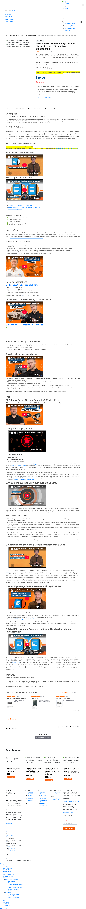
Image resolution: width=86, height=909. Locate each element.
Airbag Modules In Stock (30, 35)
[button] (77, 692)
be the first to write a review (43, 737)
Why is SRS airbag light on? (15, 209)
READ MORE (9, 823)
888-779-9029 (15, 10)
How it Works (20, 108)
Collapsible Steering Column (15, 884)
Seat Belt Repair (69, 25)
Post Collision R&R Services (12, 879)
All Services (67, 30)
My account (6, 865)
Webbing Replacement (70, 28)
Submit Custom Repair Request (71, 801)
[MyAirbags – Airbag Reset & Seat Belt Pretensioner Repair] (65, 1)
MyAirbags (34, 464)
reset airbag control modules (18, 465)
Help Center (43, 792)
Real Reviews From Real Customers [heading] (17, 692)
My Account (43, 798)
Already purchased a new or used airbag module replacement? (24, 207)
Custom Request (9, 21)
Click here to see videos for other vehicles (24, 325)
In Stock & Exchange (13, 889)
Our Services (31, 795)
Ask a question (55, 51)
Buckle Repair (11, 886)
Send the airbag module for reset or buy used (20, 205)
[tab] (64, 727)
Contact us (7, 18)
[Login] (67, 7)
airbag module (16, 662)
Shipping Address (9, 19)
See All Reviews (32, 692)
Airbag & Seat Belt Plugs (9, 876)
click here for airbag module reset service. (52, 73)
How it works (8, 892)
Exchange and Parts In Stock (16, 35)
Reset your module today (44, 97)
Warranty (52, 108)
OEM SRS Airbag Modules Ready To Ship (24, 479)
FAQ (45, 108)
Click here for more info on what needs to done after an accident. (26, 238)
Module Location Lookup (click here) (22, 285)
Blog (29, 803)
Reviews (30, 797)
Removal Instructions (34, 108)
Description (9, 108)
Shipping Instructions (13, 897)
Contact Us (8, 846)
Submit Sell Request (68, 812)
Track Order (8, 14)
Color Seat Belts (69, 27)
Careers (30, 802)
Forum (41, 797)
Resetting (8, 572)
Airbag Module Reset (70, 23)
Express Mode (6, 899)
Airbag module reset (13, 882)
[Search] (83, 5)
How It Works (8, 16)
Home (7, 35)
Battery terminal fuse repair (15, 887)
